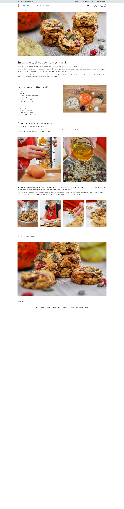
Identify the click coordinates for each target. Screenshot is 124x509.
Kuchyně (44, 10)
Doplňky (38, 10)
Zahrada (50, 10)
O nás (79, 10)
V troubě (20, 233)
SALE (69, 10)
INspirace (55, 10)
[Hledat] (38, 5)
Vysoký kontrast (100, 1)
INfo (65, 10)
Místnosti (20, 10)
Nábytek (25, 10)
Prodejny (74, 10)
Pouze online (32, 10)
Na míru (61, 10)
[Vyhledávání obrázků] (88, 5)
